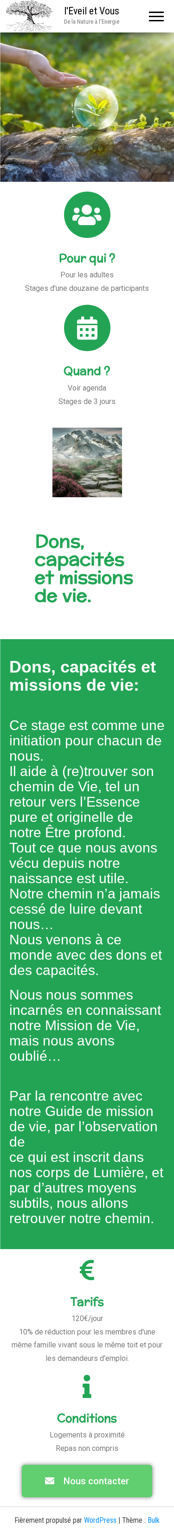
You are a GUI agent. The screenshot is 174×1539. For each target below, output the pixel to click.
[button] (87, 1481)
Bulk (154, 1520)
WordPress (100, 1520)
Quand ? (87, 370)
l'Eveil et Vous (91, 11)
